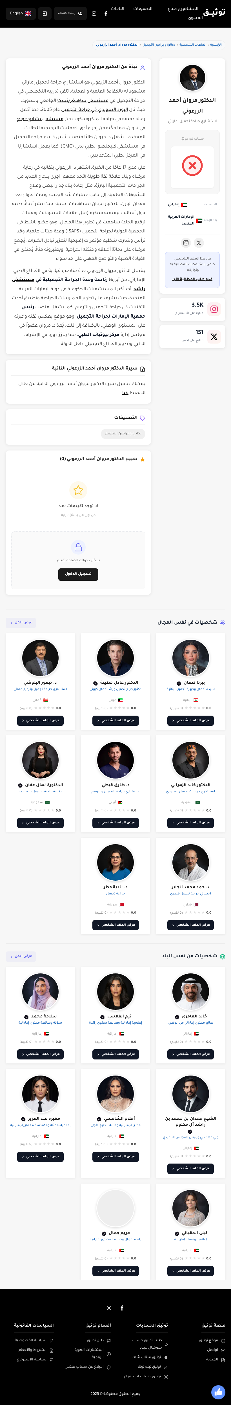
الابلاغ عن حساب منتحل (84, 1367)
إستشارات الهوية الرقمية (89, 1354)
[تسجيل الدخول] (45, 13)
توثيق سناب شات (146, 1358)
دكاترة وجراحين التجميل (159, 45)
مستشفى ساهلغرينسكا (82, 101)
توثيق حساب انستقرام (142, 1377)
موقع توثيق (208, 1341)
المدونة (212, 1360)
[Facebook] (106, 13)
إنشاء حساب (66, 13)
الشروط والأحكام (32, 1350)
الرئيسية (216, 45)
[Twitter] (199, 243)
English (16, 14)
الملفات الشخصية (192, 45)
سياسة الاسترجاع (31, 1360)
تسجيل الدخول (78, 574)
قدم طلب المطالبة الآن (192, 280)
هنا (125, 393)
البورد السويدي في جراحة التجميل (94, 110)
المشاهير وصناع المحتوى (185, 14)
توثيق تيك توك (149, 1367)
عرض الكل (23, 623)
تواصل (212, 1350)
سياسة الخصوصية (30, 1341)
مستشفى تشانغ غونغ (40, 119)
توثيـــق (214, 13)
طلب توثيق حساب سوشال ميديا (147, 1344)
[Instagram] (94, 13)
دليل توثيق (95, 1341)
